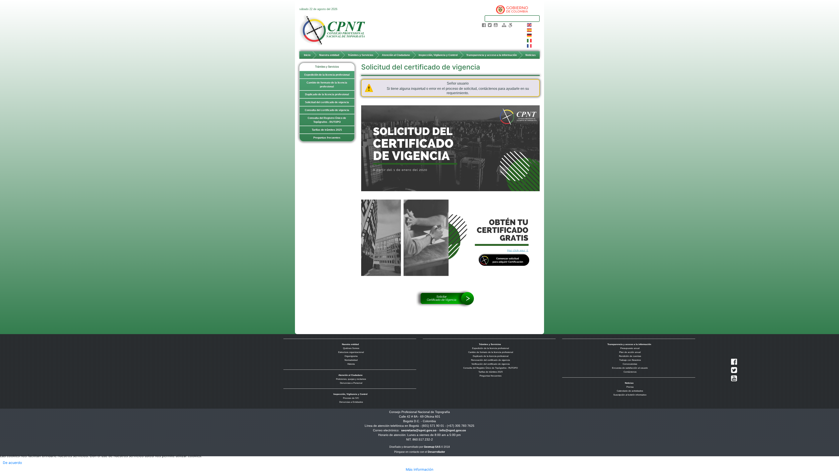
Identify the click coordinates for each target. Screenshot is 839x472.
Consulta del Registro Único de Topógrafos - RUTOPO (327, 119)
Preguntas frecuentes (326, 137)
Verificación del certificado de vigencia (491, 364)
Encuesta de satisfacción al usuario (630, 368)
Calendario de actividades (630, 391)
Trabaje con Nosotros (630, 360)
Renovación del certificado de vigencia (490, 360)
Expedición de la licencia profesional (327, 74)
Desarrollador (436, 451)
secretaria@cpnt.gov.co (419, 430)
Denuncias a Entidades (351, 402)
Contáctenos (630, 372)
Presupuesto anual (630, 348)
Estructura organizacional (351, 352)
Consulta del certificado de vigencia (327, 110)
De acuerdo (12, 462)
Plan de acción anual (630, 352)
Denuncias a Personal (351, 383)
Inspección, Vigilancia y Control (438, 55)
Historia (351, 364)
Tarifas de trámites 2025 (327, 129)
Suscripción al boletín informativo (630, 395)
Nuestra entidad (329, 55)
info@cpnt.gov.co (452, 430)
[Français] (530, 45)
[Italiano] (530, 40)
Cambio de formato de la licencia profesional (327, 84)
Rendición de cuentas (630, 356)
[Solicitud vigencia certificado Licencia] (450, 148)
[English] (530, 24)
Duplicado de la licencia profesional (327, 94)
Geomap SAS (432, 446)
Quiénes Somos (351, 348)
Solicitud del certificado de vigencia (327, 102)
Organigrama (351, 356)
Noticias (530, 55)
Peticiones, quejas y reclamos (351, 379)
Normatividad (351, 360)
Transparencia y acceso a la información (491, 55)
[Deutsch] (530, 35)
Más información (419, 469)
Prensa (630, 387)
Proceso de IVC (351, 398)
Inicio (307, 55)
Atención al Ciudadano (396, 55)
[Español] (530, 30)
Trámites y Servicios (360, 55)
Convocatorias (630, 364)
